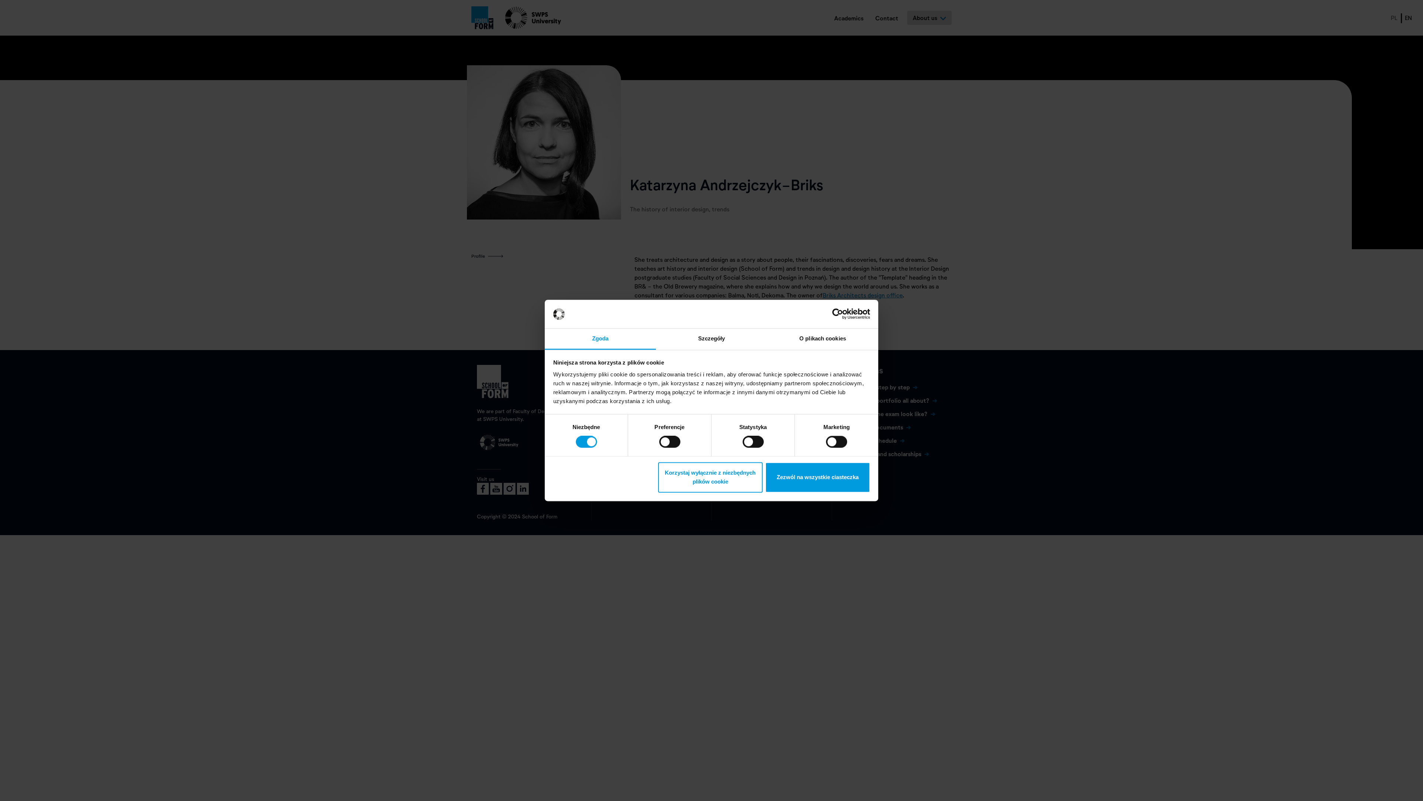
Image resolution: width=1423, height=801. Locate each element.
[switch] (669, 442)
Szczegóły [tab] (711, 338)
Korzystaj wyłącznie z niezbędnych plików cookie (710, 477)
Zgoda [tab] (600, 338)
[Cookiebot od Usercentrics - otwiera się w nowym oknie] (837, 314)
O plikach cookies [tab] (822, 338)
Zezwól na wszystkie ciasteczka (818, 477)
